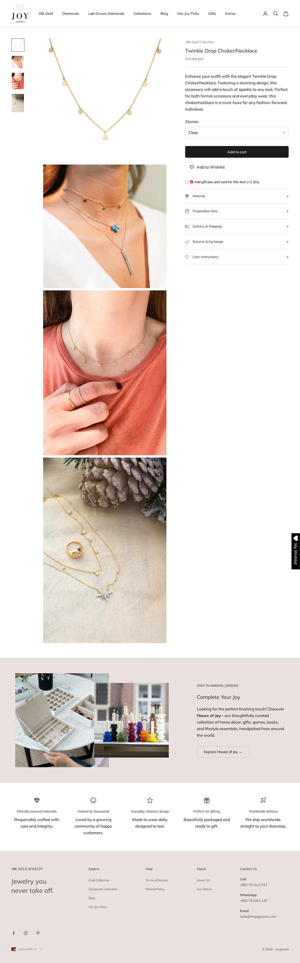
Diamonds (70, 13)
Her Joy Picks (188, 13)
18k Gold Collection (199, 42)
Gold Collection (99, 880)
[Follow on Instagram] (25, 933)
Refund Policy (155, 889)
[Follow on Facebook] (13, 933)
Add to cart (236, 152)
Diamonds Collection (103, 889)
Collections (142, 13)
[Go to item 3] (17, 81)
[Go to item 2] (17, 62)
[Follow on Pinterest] (38, 933)
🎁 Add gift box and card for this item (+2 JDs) (224, 182)
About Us (203, 880)
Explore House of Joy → (223, 751)
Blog (164, 13)
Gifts (212, 13)
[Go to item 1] (17, 45)
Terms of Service (157, 880)
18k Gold (45, 13)
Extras (230, 13)
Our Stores (204, 889)
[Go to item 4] (17, 103)
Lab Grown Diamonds (106, 13)
